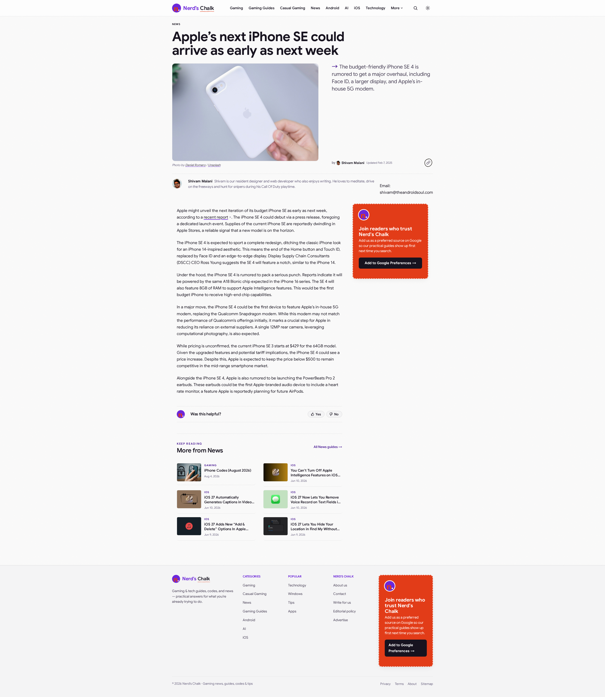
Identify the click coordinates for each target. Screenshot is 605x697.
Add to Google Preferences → (390, 263)
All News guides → (328, 447)
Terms (399, 684)
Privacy (385, 684)
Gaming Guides (261, 8)
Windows (295, 594)
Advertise (340, 620)
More (395, 8)
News (315, 8)
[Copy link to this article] (428, 163)
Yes (318, 414)
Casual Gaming (292, 8)
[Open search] (415, 8)
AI (346, 8)
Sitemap (427, 684)
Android (332, 8)
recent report (216, 217)
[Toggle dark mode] (428, 8)
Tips (291, 602)
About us (340, 585)
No (336, 414)
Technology (375, 8)
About (412, 684)
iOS (357, 8)
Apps (292, 611)
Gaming (236, 8)
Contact (339, 594)
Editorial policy (344, 611)
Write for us (342, 602)
